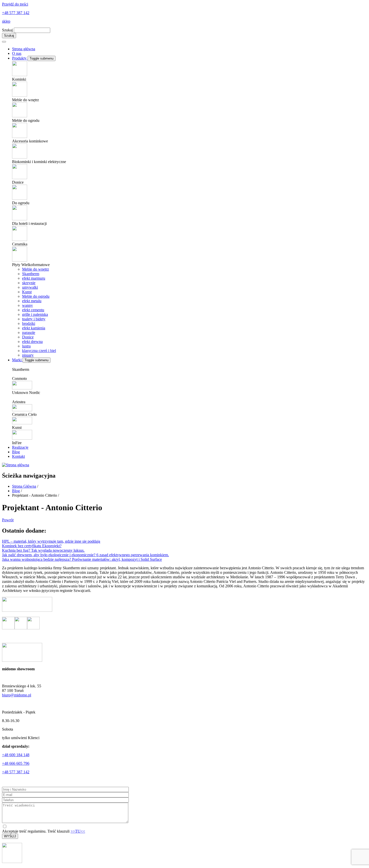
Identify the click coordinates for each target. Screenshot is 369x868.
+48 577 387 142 (15, 13)
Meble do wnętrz (35, 269)
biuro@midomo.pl (16, 695)
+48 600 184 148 (15, 755)
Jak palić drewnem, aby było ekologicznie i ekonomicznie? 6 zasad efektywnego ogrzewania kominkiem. (85, 555)
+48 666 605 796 (15, 763)
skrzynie (28, 283)
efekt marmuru (33, 278)
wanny (27, 305)
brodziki (28, 323)
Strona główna (23, 49)
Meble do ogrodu (35, 296)
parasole (28, 332)
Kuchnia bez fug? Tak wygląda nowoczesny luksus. (43, 550)
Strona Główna (24, 486)
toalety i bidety (33, 319)
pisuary (28, 355)
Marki (17, 360)
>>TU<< (78, 831)
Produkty (20, 58)
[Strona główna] (15, 465)
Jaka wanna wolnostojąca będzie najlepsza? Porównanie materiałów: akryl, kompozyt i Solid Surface (82, 559)
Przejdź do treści (15, 4)
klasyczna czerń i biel (39, 350)
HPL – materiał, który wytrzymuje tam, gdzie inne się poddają (51, 541)
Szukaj (7, 30)
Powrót (8, 520)
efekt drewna (32, 341)
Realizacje (20, 447)
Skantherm (30, 274)
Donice (28, 337)
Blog (16, 452)
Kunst (27, 292)
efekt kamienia (33, 328)
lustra (26, 346)
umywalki (30, 287)
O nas (16, 53)
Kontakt (18, 456)
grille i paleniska (35, 314)
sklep (6, 21)
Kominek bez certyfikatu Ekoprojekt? (32, 546)
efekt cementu (33, 310)
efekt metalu (31, 301)
